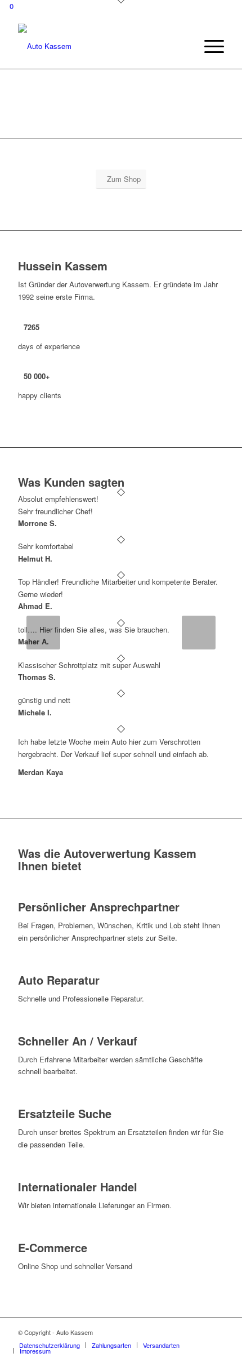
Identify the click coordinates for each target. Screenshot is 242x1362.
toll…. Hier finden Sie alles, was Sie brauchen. (93, 629)
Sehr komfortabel (46, 546)
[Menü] (208, 46)
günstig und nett (44, 700)
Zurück (43, 632)
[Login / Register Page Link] (184, 46)
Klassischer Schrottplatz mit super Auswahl (89, 665)
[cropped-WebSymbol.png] (100, 46)
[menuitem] (184, 46)
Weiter (199, 632)
